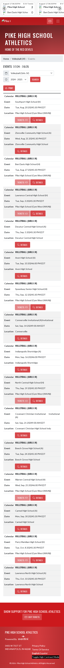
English (35, 653)
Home (6, 58)
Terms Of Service (40, 649)
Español (43, 653)
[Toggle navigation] (58, 21)
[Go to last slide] (4, 8)
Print (10, 88)
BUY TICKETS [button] (33, 617)
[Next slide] (59, 8)
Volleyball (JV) (18, 58)
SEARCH (35, 79)
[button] (50, 21)
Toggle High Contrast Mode (45, 657)
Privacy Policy (38, 645)
